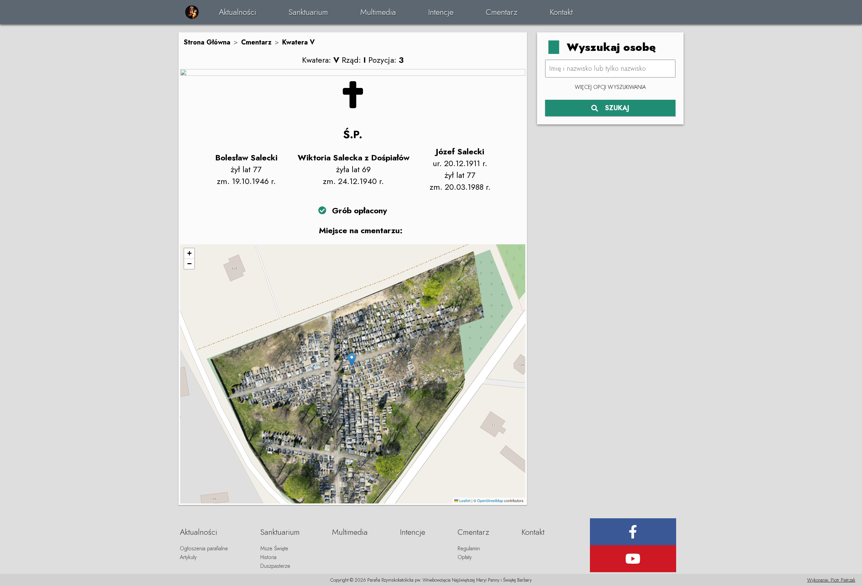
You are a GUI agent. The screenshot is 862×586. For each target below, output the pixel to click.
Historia (268, 557)
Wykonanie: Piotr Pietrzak (831, 580)
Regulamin (469, 548)
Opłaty (465, 557)
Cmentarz (502, 12)
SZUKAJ (617, 108)
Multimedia (378, 12)
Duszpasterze (275, 566)
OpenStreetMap (490, 500)
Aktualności (237, 12)
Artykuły (188, 557)
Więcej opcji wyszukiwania (610, 87)
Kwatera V (298, 42)
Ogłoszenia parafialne (204, 548)
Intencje (441, 12)
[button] (351, 360)
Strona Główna (207, 42)
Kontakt (561, 12)
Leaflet (464, 500)
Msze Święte (274, 548)
